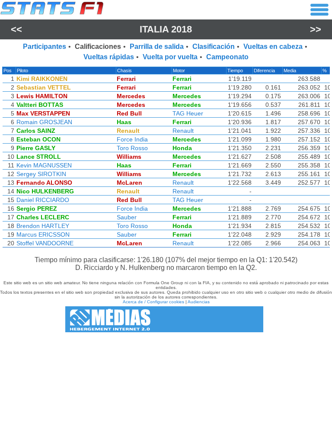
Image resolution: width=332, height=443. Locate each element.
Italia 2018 (166, 29)
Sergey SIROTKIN (41, 173)
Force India (132, 139)
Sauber (127, 217)
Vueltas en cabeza (273, 46)
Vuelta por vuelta (170, 57)
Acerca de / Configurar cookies (153, 301)
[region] (166, 159)
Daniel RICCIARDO (42, 199)
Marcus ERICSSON (43, 234)
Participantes (44, 46)
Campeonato (227, 57)
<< (16, 29)
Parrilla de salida (157, 46)
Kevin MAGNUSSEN (44, 165)
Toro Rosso (132, 147)
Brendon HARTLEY (42, 225)
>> (315, 29)
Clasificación (213, 46)
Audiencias (199, 301)
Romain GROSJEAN (44, 122)
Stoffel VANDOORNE (44, 243)
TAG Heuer (187, 113)
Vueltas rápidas (108, 57)
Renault (183, 130)
